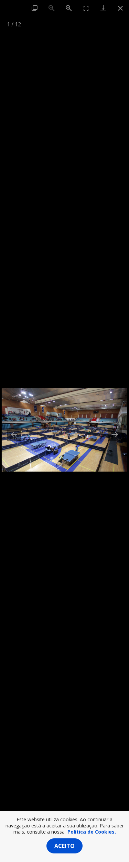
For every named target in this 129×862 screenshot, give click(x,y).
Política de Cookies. (91, 831)
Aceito (64, 846)
